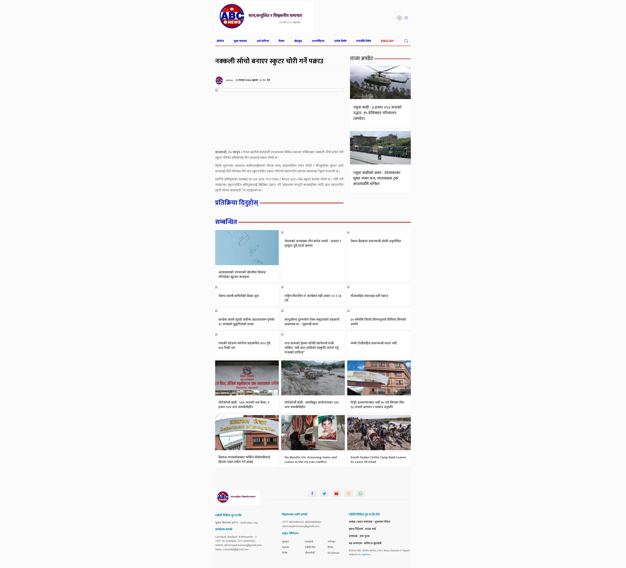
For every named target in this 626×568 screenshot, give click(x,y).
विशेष (284, 553)
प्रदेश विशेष (340, 41)
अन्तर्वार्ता (309, 542)
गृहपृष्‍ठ (285, 542)
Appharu (366, 554)
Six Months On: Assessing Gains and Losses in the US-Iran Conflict (310, 460)
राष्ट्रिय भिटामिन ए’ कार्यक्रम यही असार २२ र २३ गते (312, 298)
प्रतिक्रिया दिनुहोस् (236, 202)
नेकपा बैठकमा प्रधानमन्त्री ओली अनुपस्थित (375, 241)
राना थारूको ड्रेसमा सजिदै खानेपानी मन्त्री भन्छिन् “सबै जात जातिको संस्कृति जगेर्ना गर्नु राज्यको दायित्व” (311, 348)
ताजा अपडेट (361, 58)
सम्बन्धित (226, 222)
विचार (281, 41)
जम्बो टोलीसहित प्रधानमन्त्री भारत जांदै (373, 343)
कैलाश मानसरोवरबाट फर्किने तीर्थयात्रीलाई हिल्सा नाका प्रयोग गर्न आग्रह (244, 460)
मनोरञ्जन (331, 542)
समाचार (285, 547)
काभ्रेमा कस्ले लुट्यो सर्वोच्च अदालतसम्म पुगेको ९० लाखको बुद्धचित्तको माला (246, 322)
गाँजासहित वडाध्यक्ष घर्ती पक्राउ (369, 296)
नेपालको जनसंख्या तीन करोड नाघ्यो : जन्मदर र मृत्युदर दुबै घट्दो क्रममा (312, 243)
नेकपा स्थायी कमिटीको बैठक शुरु (238, 296)
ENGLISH (387, 41)
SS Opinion (333, 553)
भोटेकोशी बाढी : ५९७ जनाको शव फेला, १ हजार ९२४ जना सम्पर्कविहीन (243, 405)
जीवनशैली (309, 553)
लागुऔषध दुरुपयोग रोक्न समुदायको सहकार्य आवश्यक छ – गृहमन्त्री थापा (311, 322)
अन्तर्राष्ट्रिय (318, 41)
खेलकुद (298, 41)
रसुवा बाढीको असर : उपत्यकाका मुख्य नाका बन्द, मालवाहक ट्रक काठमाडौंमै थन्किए (376, 178)
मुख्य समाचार (240, 41)
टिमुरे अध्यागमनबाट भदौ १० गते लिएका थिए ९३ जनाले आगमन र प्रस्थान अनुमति (377, 405)
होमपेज (220, 41)
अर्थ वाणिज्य (263, 41)
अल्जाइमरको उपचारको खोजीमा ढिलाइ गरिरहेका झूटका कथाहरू (242, 275)
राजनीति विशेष (363, 41)
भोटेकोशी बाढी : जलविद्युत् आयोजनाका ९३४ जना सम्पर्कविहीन (311, 405)
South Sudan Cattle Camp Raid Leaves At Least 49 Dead (378, 460)
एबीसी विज (310, 547)
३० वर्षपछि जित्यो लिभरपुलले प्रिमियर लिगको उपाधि (378, 322)
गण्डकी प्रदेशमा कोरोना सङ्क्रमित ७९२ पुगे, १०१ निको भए (244, 346)
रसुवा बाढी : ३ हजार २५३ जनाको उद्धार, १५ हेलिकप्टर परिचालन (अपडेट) (377, 113)
